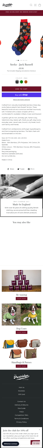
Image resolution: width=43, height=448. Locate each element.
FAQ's (21, 412)
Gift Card (21, 394)
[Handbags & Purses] (21, 348)
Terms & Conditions (21, 418)
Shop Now (21, 298)
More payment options (21, 99)
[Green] (9, 258)
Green (21, 82)
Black (17, 82)
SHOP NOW (21, 332)
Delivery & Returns (21, 405)
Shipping (18, 71)
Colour (21, 78)
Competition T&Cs (21, 415)
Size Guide (21, 408)
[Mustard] (11, 258)
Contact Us (21, 401)
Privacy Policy (21, 422)
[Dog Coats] (21, 315)
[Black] (7, 258)
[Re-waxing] (21, 281)
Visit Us (21, 387)
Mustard (26, 82)
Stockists (21, 391)
